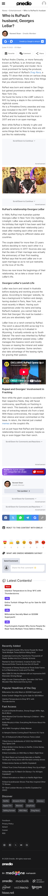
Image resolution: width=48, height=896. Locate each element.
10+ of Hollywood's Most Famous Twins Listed (21, 737)
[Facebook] (10, 845)
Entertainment (15, 10)
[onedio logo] (22, 864)
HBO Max (23, 810)
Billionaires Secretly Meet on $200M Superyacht (21, 615)
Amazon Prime (19, 801)
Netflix (6, 801)
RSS (3, 833)
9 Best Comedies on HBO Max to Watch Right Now (22, 753)
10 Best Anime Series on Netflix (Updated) (19, 763)
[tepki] (4, 542)
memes (5, 423)
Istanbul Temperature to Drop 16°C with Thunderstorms (23, 592)
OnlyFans (30, 806)
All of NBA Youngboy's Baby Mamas (17, 728)
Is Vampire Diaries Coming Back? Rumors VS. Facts (23, 733)
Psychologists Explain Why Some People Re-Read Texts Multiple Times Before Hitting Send (25, 627)
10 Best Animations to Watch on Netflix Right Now (22, 777)
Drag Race (35, 72)
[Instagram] (4, 845)
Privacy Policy (7, 824)
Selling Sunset (9, 810)
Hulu (31, 801)
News (4, 10)
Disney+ (40, 801)
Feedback (6, 820)
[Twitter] (15, 845)
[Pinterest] (27, 845)
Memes (19, 806)
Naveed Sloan (23, 33)
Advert (5, 827)
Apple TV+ (7, 806)
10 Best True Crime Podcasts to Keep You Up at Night (23, 767)
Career (5, 830)
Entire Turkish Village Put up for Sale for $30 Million (25, 603)
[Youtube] (21, 845)
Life (7, 598)
